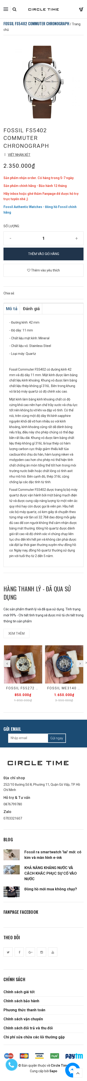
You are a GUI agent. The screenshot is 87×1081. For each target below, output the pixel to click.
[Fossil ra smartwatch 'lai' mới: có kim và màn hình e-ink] (11, 854)
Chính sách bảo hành (21, 1001)
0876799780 (12, 804)
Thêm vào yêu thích (45, 270)
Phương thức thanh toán (24, 1010)
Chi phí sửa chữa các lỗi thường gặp (34, 1037)
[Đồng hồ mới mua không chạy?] (11, 891)
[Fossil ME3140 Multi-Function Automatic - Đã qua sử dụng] (64, 664)
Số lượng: (11, 226)
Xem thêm (16, 633)
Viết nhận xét (19, 155)
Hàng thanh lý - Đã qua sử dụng (37, 593)
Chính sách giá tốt (19, 992)
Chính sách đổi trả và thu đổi (28, 1028)
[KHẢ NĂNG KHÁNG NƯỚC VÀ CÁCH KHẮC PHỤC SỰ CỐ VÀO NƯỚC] (11, 869)
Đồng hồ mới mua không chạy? (50, 889)
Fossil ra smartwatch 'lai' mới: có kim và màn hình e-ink (52, 855)
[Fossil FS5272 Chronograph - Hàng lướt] (23, 664)
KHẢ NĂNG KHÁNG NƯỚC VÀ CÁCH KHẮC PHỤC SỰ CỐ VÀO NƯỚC (50, 873)
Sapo (53, 1071)
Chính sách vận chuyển (23, 1019)
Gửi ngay (56, 738)
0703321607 (12, 818)
